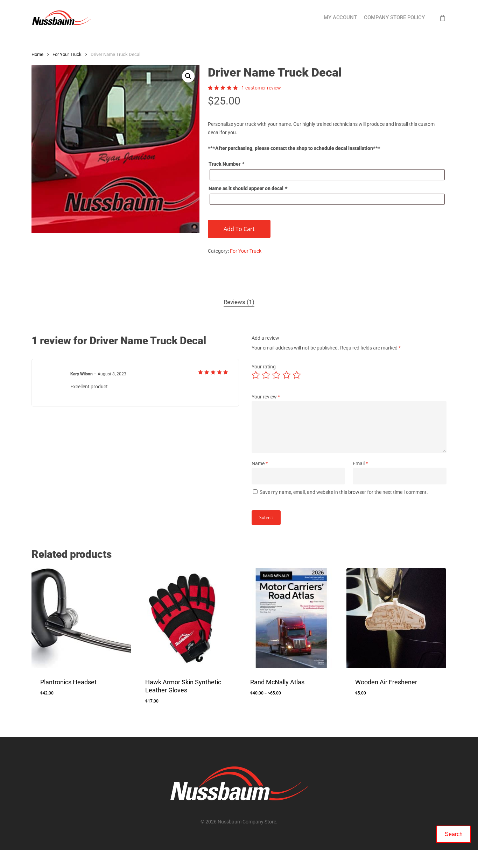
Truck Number (226, 164)
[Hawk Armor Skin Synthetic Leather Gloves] (186, 618)
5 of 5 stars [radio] (297, 375)
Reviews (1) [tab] (239, 301)
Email (360, 463)
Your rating (264, 366)
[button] (188, 76)
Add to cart (239, 229)
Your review (266, 396)
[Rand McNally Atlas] (291, 618)
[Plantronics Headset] (81, 618)
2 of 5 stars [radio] (266, 375)
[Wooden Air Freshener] (396, 618)
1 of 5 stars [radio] (256, 375)
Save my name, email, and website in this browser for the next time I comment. (344, 492)
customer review (261, 88)
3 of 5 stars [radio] (276, 375)
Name (260, 463)
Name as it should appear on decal (248, 188)
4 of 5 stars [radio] (286, 375)
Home (37, 54)
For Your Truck (67, 54)
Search (454, 834)
